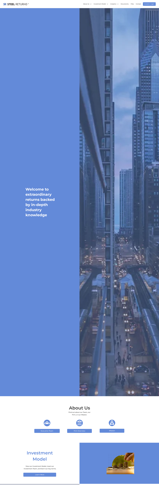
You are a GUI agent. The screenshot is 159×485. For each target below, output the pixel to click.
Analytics (113, 4)
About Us (86, 4)
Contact (138, 4)
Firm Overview (79, 431)
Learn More (39, 475)
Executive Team (47, 431)
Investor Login (149, 4)
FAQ (132, 4)
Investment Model (100, 4)
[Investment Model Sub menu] (107, 4)
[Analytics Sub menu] (118, 4)
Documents (125, 4)
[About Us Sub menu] (90, 4)
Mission (112, 431)
